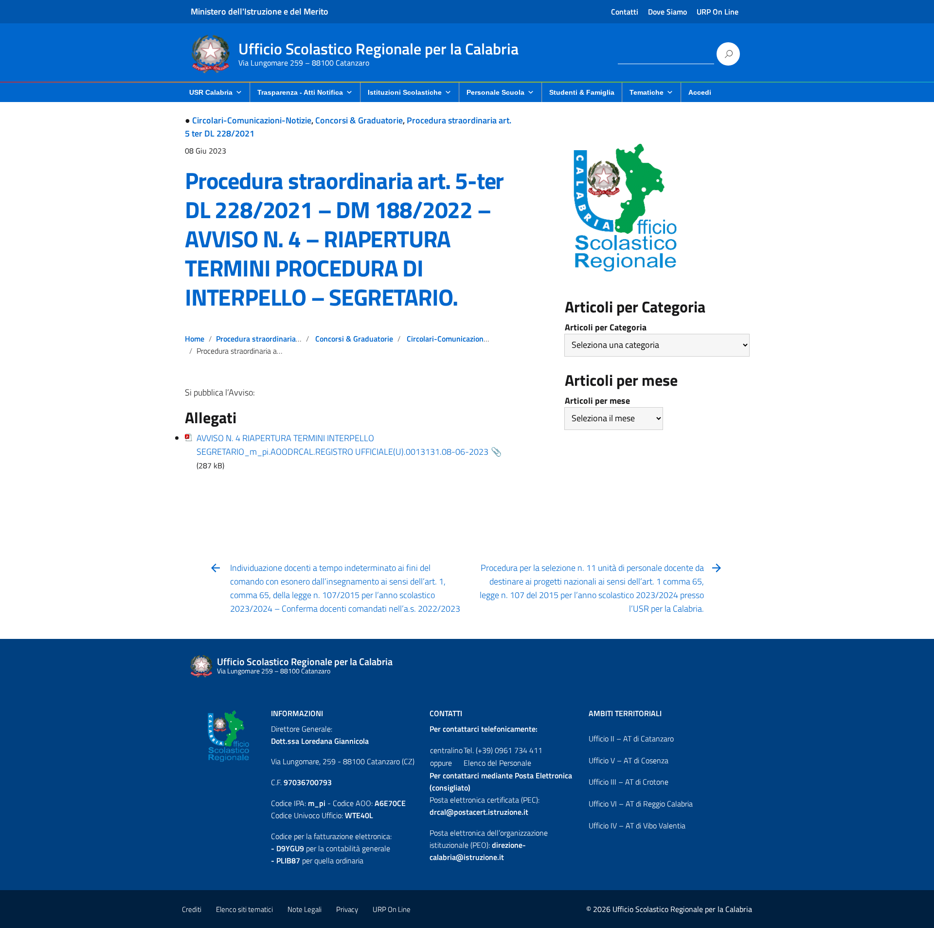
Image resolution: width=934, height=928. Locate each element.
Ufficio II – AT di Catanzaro (631, 738)
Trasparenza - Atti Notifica (300, 92)
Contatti (624, 11)
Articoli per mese (597, 400)
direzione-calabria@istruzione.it (478, 851)
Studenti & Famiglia (581, 92)
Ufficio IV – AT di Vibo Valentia (637, 825)
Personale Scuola (495, 92)
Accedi (699, 92)
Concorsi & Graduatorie (359, 120)
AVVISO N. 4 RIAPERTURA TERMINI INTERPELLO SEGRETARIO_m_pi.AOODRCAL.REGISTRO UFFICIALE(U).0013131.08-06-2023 (342, 444)
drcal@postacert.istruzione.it (479, 812)
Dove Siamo (667, 11)
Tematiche (646, 92)
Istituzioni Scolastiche (405, 92)
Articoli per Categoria (606, 327)
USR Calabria (211, 92)
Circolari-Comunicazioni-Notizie (251, 120)
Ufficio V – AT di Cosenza (628, 760)
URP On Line (717, 11)
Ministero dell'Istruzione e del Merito (259, 11)
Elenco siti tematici (244, 909)
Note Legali (304, 909)
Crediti (191, 909)
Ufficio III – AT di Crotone (628, 782)
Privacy (347, 909)
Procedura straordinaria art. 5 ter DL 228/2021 (295, 338)
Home (194, 338)
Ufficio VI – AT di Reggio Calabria (641, 803)
